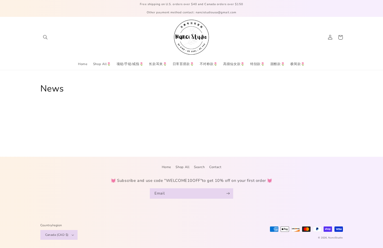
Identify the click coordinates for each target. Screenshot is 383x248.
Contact (215, 167)
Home (166, 167)
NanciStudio (335, 237)
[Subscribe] (228, 193)
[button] (45, 37)
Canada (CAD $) (56, 235)
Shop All (182, 167)
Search (199, 167)
